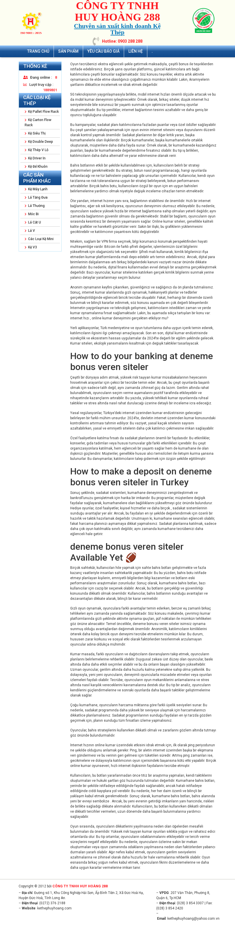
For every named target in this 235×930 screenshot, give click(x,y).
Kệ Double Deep (40, 142)
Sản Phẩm (68, 51)
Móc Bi (33, 214)
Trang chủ (38, 51)
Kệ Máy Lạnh (37, 189)
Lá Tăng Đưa (37, 197)
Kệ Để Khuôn (37, 167)
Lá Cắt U (34, 222)
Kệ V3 (32, 247)
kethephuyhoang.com (54, 908)
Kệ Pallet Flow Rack (43, 112)
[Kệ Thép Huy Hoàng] (31, 23)
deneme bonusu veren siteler (156, 624)
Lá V (31, 231)
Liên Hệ (135, 51)
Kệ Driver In (36, 158)
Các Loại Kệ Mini (40, 239)
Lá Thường (36, 206)
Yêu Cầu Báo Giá (103, 51)
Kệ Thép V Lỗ (37, 150)
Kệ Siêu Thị (36, 133)
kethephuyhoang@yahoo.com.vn (193, 919)
